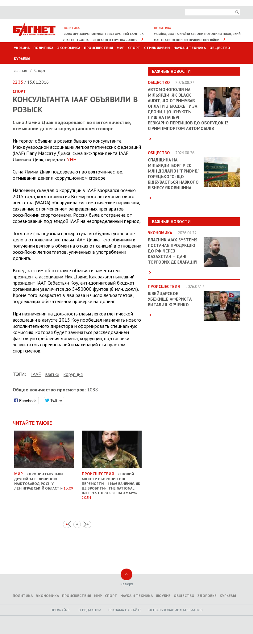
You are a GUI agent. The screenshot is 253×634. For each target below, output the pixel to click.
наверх (126, 584)
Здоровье (207, 595)
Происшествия (98, 47)
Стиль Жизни (157, 47)
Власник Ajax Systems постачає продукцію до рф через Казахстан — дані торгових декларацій (172, 251)
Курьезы (22, 58)
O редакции (89, 609)
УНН (72, 159)
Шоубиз (163, 595)
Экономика (68, 47)
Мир (120, 47)
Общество (219, 47)
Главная (20, 70)
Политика (43, 47)
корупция (73, 374)
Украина (22, 47)
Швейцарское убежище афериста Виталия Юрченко (170, 299)
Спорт (134, 47)
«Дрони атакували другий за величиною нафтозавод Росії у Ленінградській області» (43, 480)
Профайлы (61, 609)
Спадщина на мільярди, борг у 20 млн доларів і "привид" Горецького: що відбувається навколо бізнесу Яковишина (173, 173)
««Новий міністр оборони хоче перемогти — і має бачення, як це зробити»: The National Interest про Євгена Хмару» (111, 485)
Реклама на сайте (124, 609)
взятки (52, 374)
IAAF (36, 374)
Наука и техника (189, 47)
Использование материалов (175, 609)
